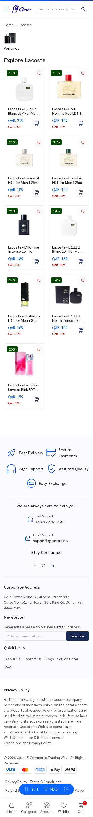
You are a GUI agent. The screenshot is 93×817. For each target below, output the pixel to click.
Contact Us (33, 658)
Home (8, 24)
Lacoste (25, 24)
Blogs (49, 658)
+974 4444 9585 (50, 521)
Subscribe (77, 636)
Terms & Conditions (45, 781)
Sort (34, 789)
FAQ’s (9, 667)
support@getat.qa (50, 540)
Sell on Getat (68, 658)
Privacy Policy (16, 781)
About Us (12, 658)
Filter (54, 789)
